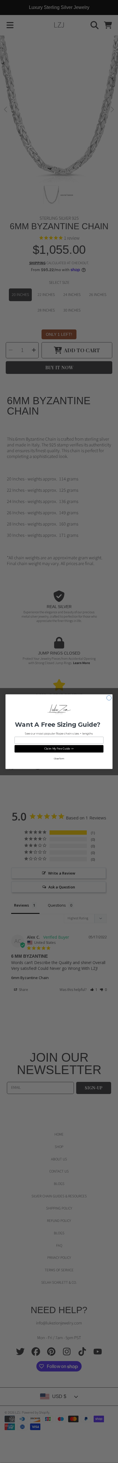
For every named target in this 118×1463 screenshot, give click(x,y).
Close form (59, 758)
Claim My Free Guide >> (59, 748)
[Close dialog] (109, 697)
